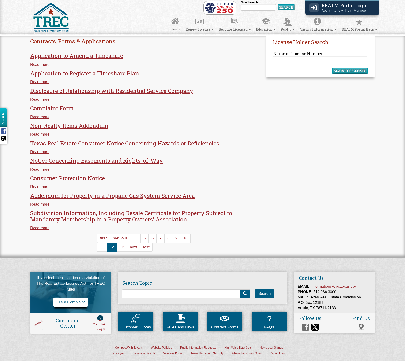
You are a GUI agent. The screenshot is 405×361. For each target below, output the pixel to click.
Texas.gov (117, 353)
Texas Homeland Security (207, 353)
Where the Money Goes (247, 353)
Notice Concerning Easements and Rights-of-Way (96, 160)
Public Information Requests (198, 347)
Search (286, 7)
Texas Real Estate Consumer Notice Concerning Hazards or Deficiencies (124, 143)
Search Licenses (350, 70)
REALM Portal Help (358, 29)
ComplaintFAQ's (100, 323)
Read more (39, 64)
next (133, 247)
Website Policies (161, 347)
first (103, 238)
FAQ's (269, 321)
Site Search (268, 5)
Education (264, 29)
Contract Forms (225, 327)
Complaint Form (52, 108)
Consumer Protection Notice (67, 178)
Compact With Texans (129, 347)
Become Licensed (233, 29)
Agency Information (317, 29)
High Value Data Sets (237, 347)
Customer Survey (135, 327)
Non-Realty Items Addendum (69, 125)
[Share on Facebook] (5, 131)
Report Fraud (278, 353)
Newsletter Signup (271, 347)
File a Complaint (70, 302)
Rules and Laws (180, 327)
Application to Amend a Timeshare (76, 55)
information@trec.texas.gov (334, 286)
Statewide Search (143, 353)
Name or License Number (298, 53)
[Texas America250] (219, 7)
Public (286, 29)
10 (185, 238)
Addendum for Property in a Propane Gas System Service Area (112, 195)
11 (102, 247)
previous (120, 238)
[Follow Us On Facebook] (305, 327)
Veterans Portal (173, 353)
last (146, 247)
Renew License (198, 29)
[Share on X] (3, 140)
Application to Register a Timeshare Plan (84, 73)
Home (175, 29)
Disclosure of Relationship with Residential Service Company (111, 91)
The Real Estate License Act (62, 283)
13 (122, 247)
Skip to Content (8, 1)
